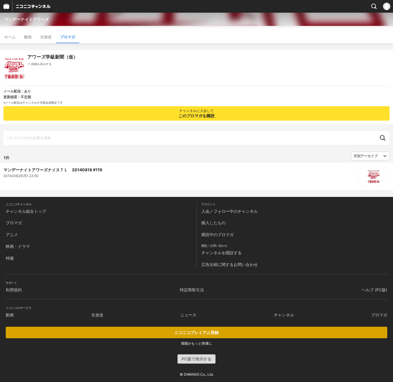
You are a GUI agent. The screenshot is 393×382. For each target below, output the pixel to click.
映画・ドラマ (18, 246)
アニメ (12, 234)
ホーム (10, 37)
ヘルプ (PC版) (374, 289)
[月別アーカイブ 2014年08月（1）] (370, 156)
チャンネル (284, 314)
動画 (28, 37)
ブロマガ (67, 37)
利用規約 (14, 289)
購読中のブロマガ (217, 234)
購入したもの (213, 222)
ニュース (188, 314)
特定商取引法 (192, 289)
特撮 (10, 258)
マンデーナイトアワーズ (27, 19)
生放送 (45, 37)
